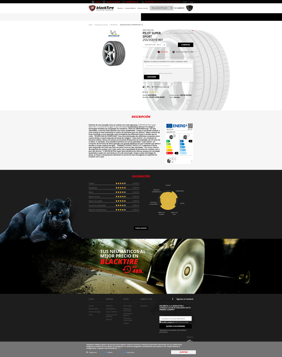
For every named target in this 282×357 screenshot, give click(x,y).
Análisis (110, 352)
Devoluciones (93, 309)
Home (90, 25)
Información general (127, 314)
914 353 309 (149, 2)
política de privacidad (165, 73)
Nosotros (109, 306)
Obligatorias (93, 352)
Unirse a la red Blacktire (111, 316)
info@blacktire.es (132, 2)
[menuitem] (120, 8)
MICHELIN (113, 25)
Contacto (184, 2)
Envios (91, 306)
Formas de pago (94, 312)
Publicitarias (130, 352)
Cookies (126, 323)
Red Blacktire (111, 309)
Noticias (109, 319)
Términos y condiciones (127, 319)
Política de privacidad (127, 310)
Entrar (191, 2)
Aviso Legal (127, 306)
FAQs (90, 315)
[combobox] (154, 45)
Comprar (185, 45)
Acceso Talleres (111, 312)
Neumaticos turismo (101, 25)
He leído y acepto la (174, 322)
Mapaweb (144, 306)
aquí (119, 348)
